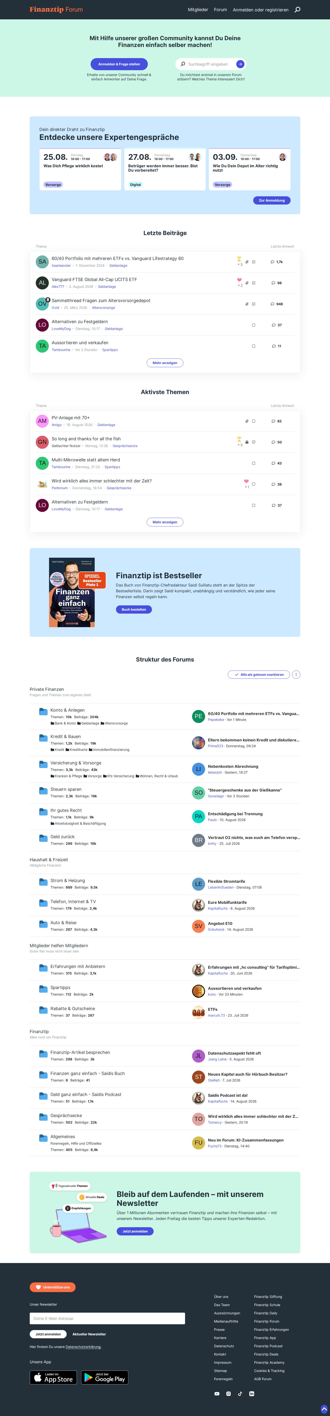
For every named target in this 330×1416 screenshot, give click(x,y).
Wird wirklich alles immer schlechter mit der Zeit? (102, 480)
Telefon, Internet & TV (73, 901)
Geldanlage (118, 265)
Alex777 (58, 286)
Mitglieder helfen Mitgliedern (59, 945)
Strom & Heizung (67, 880)
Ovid (55, 307)
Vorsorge (95, 776)
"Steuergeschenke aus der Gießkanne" (245, 790)
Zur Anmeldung (272, 200)
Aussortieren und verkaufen (80, 342)
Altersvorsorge (103, 307)
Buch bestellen (134, 609)
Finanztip (39, 1031)
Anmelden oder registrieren (261, 9)
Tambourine (61, 350)
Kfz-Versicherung (120, 776)
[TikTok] (240, 1394)
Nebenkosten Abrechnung (233, 766)
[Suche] (297, 10)
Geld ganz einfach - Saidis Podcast (86, 1094)
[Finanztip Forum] (56, 9)
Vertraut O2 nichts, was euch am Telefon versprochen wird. (254, 837)
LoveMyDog (61, 329)
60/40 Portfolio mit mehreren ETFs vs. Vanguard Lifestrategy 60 (118, 258)
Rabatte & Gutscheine (72, 1008)
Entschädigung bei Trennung (235, 813)
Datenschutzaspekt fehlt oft (234, 1053)
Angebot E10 (220, 923)
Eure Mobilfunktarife (227, 902)
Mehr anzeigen (165, 363)
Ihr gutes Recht (66, 810)
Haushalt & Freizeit (49, 859)
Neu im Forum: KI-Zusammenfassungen (246, 1140)
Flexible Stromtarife (226, 881)
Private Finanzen (47, 689)
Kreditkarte (78, 749)
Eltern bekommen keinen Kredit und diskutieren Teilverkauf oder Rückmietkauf (254, 740)
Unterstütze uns (56, 1287)
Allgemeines (62, 1136)
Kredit (59, 749)
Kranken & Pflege (68, 776)
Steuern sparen (66, 789)
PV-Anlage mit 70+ (71, 417)
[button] (296, 674)
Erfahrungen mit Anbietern (77, 966)
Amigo (57, 425)
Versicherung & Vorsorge (75, 762)
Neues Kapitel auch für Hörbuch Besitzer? (247, 1074)
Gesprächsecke (125, 446)
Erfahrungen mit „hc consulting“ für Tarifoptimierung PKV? (254, 967)
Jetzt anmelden (135, 1231)
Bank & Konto (65, 723)
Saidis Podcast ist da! (228, 1095)
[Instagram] (228, 1394)
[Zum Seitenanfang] (324, 1409)
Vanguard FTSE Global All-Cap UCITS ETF (94, 279)
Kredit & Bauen (65, 736)
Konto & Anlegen (67, 710)
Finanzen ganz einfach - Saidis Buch (87, 1073)
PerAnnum (60, 488)
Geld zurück (62, 836)
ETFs (212, 1009)
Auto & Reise (63, 922)
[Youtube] (217, 1394)
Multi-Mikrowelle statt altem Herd (86, 459)
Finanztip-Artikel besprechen (80, 1052)
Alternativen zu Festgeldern (80, 321)
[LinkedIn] (252, 1394)
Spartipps (110, 350)
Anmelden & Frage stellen (119, 64)
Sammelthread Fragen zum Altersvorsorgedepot (101, 300)
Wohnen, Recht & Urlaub (159, 776)
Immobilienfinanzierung (111, 749)
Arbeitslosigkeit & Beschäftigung (80, 823)
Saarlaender (61, 265)
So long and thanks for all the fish (86, 438)
